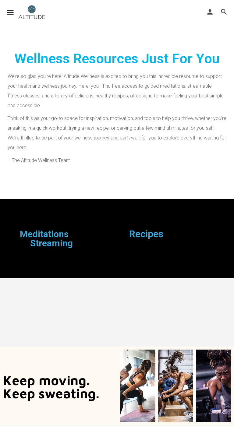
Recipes (146, 234)
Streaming (51, 243)
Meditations (44, 234)
